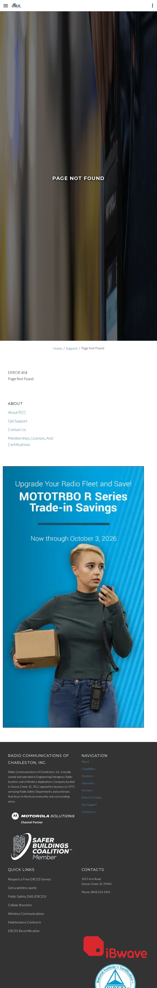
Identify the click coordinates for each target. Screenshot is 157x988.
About (85, 761)
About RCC (17, 412)
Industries (88, 783)
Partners (87, 790)
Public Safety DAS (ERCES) (27, 896)
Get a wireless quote (22, 888)
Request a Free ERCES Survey (29, 879)
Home (57, 348)
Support (71, 348)
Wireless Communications (26, 913)
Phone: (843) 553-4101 (96, 892)
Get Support (17, 421)
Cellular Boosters (20, 905)
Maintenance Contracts (24, 922)
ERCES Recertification (23, 931)
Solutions (87, 776)
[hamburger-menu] (6, 6)
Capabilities (89, 768)
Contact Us (17, 429)
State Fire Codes (92, 797)
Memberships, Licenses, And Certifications (30, 441)
